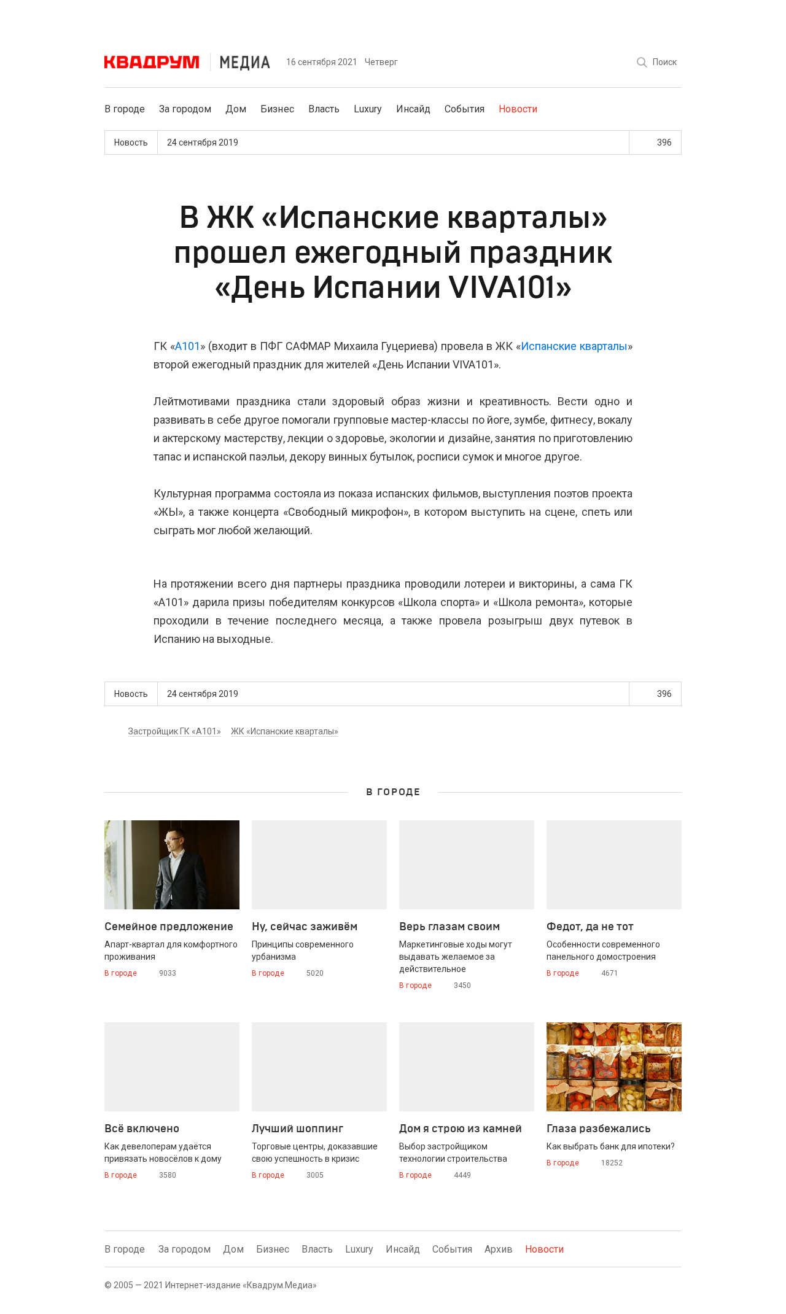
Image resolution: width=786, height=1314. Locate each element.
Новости (518, 109)
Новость (131, 142)
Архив (498, 1249)
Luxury (368, 109)
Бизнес (277, 109)
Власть (324, 109)
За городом (185, 109)
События (464, 109)
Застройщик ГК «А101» (174, 731)
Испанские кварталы (574, 346)
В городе (124, 109)
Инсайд (413, 109)
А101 (187, 346)
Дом (235, 109)
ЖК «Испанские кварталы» (284, 731)
